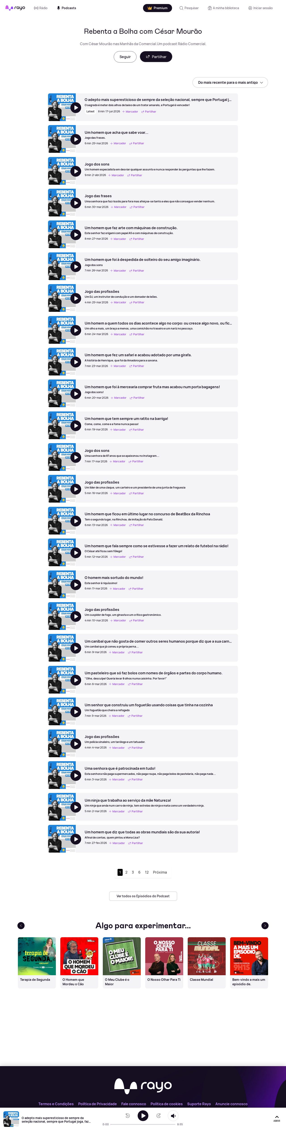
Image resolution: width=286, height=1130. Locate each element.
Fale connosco (133, 1103)
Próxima (160, 872)
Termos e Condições (56, 1103)
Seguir (125, 56)
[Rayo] (143, 1086)
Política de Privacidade (97, 1103)
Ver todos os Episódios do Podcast (143, 896)
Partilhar (159, 56)
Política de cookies (167, 1103)
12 (147, 872)
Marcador (132, 111)
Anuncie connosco (231, 1103)
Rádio (43, 8)
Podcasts (69, 8)
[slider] (112, 1124)
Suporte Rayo (199, 1103)
